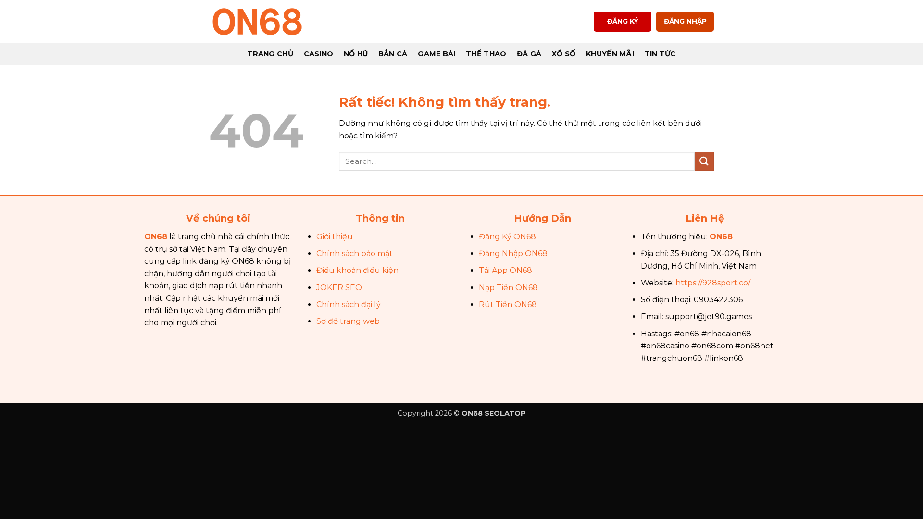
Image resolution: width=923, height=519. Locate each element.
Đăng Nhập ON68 (513, 253)
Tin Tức (660, 53)
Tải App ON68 (505, 270)
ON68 (155, 236)
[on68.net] (257, 21)
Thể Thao (486, 53)
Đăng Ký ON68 (507, 236)
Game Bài (436, 53)
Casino (319, 53)
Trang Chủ (270, 53)
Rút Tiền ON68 (508, 304)
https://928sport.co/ (712, 282)
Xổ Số (563, 53)
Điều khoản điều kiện (357, 270)
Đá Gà (529, 53)
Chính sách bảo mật (354, 253)
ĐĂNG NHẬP (685, 21)
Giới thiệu (334, 236)
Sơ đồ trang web (348, 321)
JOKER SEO (339, 287)
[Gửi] (704, 161)
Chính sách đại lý (348, 304)
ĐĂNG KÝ (622, 21)
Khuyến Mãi (610, 53)
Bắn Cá (393, 53)
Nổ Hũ (356, 53)
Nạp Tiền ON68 (508, 287)
